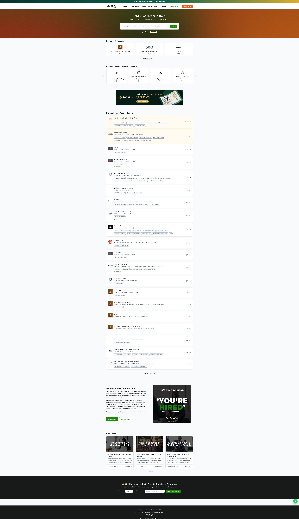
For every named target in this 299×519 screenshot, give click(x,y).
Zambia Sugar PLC (118, 340)
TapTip (115, 228)
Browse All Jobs (149, 373)
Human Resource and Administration (124, 181)
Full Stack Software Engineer (160, 233)
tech (129, 354)
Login (164, 6)
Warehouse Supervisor (145, 137)
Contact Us (158, 510)
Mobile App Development (133, 233)
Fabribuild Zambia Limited (120, 266)
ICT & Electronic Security (156, 354)
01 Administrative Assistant (163, 178)
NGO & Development (120, 178)
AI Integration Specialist (162, 230)
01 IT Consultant (144, 354)
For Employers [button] (152, 6)
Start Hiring (187, 6)
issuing (137, 140)
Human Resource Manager (147, 178)
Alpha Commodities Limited (120, 292)
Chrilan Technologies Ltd (120, 280)
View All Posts (149, 471)
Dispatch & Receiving (160, 122)
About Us (147, 510)
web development (146, 233)
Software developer (125, 230)
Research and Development (134, 192)
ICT (125, 354)
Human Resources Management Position (145, 181)
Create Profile (174, 6)
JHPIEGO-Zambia (118, 213)
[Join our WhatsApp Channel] (295, 501)
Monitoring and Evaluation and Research (137, 204)
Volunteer (133, 175)
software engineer (136, 230)
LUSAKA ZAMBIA (132, 328)
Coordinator (161, 181)
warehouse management (133, 122)
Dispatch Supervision (147, 122)
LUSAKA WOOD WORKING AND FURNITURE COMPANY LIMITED (129, 242)
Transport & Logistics (120, 122)
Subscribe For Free (173, 491)
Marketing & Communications (122, 366)
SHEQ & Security (119, 307)
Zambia (132, 213)
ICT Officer (135, 354)
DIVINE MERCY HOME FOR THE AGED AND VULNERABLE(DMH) (129, 304)
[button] (196, 76)
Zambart (116, 190)
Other (116, 230)
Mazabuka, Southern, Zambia (138, 340)
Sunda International (118, 120)
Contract (132, 202)
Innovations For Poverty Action (121, 202)
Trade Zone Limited (118, 149)
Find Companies (134, 6)
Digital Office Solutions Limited (121, 351)
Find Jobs (125, 6)
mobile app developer (148, 230)
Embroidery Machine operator (139, 366)
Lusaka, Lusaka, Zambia (137, 120)
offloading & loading (140, 125)
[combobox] (145, 26)
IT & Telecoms (118, 283)
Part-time (148, 304)
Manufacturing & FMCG (120, 152)
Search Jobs (112, 419)
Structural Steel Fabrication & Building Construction (142, 269)
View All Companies (148, 58)
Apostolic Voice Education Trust (121, 175)
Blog (152, 510)
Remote (139, 175)
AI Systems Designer (120, 233)
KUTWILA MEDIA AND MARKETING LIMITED (124, 363)
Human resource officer (133, 178)
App (171, 233)
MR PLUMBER (117, 316)
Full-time (127, 120)
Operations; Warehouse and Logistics (124, 125)
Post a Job (153, 32)
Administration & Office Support (122, 342)
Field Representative (154, 204)
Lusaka (127, 190)
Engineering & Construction (121, 245)
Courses (143, 6)
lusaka (135, 280)
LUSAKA (133, 149)
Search (174, 26)
